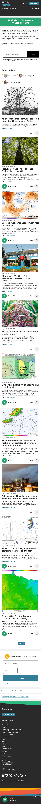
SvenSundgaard (28, 76)
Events (4, 727)
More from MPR (7, 734)
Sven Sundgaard (10, 235)
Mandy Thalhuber (10, 507)
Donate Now (34, 4)
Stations (4, 751)
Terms (5, 683)
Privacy (4, 744)
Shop (3, 746)
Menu (6, 8)
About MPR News (8, 720)
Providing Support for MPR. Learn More (15, 697)
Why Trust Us (6, 756)
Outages (4, 739)
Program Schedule (7, 691)
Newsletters (6, 737)
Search (13, 8)
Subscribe (21, 678)
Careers (4, 722)
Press (4, 741)
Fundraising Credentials (10, 732)
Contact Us (5, 725)
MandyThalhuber (14, 82)
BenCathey (12, 76)
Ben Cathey (8, 128)
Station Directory (21, 691)
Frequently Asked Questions (11, 730)
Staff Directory (7, 749)
